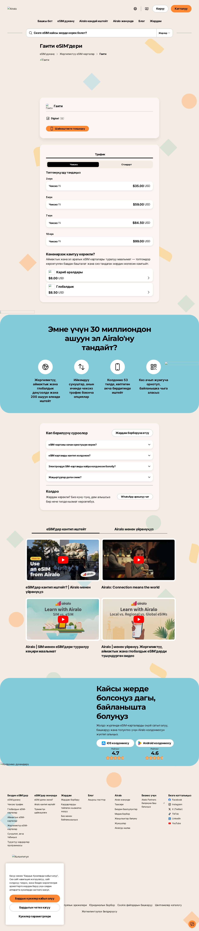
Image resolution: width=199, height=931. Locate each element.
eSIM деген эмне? (43, 799)
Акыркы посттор (97, 799)
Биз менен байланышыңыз (69, 818)
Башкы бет (45, 21)
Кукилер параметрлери (35, 916)
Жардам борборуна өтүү (132, 433)
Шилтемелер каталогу (168, 905)
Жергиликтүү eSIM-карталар (77, 53)
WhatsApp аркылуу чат (135, 496)
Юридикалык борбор (102, 905)
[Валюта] (147, 9)
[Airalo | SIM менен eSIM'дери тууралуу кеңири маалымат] (63, 619)
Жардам (156, 21)
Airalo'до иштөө (122, 828)
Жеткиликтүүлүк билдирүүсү (99, 911)
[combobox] (99, 33)
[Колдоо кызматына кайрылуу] (192, 924)
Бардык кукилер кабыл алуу (34, 898)
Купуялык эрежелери (74, 905)
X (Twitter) (177, 809)
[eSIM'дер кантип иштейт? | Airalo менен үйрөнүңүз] (63, 560)
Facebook (177, 799)
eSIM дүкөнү (65, 21)
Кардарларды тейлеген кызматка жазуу (71, 808)
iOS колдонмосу (118, 743)
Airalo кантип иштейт (44, 804)
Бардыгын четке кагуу (34, 907)
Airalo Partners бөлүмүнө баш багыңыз (149, 803)
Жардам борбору (70, 799)
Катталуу (181, 8)
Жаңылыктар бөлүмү (126, 818)
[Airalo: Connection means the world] (139, 560)
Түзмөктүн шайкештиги (40, 811)
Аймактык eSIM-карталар (16, 819)
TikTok (175, 813)
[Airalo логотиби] (16, 8)
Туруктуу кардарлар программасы (18, 844)
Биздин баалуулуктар (126, 809)
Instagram (177, 804)
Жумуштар (120, 823)
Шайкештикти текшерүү (70, 128)
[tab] (99, 154)
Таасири (119, 804)
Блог (142, 21)
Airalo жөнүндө (123, 21)
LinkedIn (176, 818)
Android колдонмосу (157, 743)
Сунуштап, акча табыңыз (15, 835)
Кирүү (160, 8)
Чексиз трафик (15, 804)
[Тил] (135, 9)
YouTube (176, 823)
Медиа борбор (122, 813)
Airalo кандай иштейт (93, 21)
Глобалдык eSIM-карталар (16, 811)
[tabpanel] (99, 202)
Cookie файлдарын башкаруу (135, 905)
